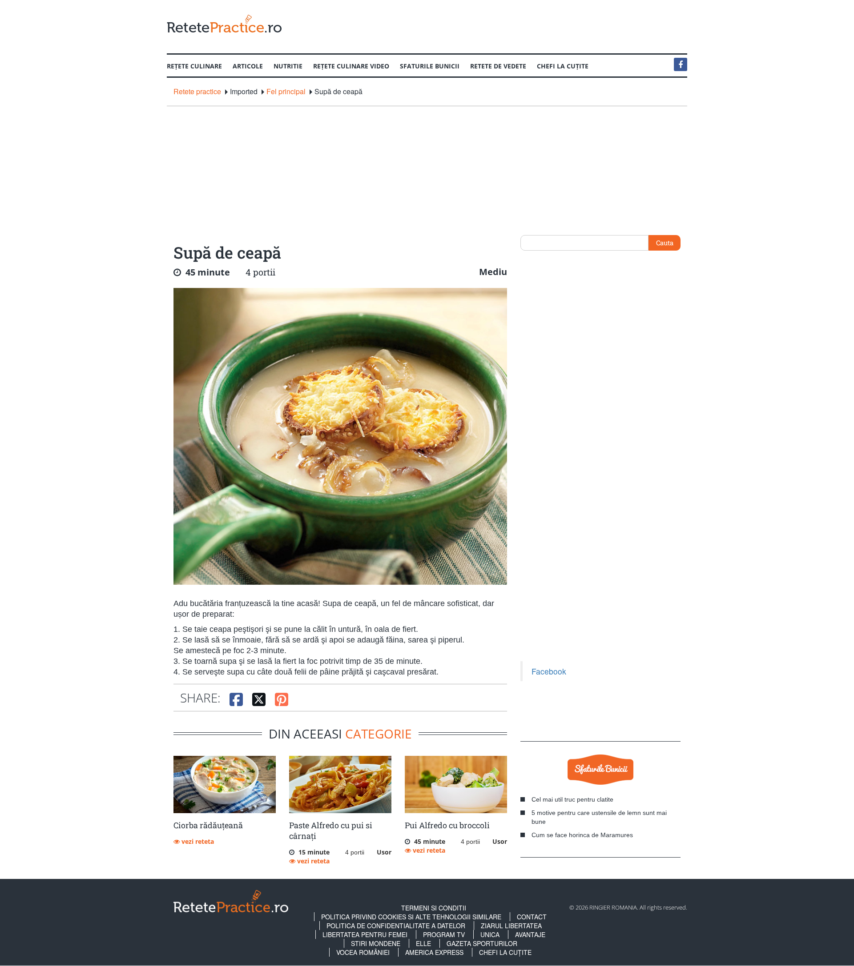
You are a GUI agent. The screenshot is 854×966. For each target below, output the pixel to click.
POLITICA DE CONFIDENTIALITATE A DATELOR (395, 925)
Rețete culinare (194, 66)
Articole (248, 66)
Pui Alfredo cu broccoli (447, 825)
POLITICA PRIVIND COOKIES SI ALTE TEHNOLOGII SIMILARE (411, 916)
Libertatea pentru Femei (364, 934)
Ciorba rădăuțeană (208, 825)
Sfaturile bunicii (429, 66)
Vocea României (363, 952)
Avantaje (530, 934)
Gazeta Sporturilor (482, 943)
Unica (490, 934)
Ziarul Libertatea (511, 925)
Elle (423, 943)
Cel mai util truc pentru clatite (572, 799)
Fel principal (286, 91)
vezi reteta (197, 841)
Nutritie (288, 66)
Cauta (664, 242)
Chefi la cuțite (562, 66)
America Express (434, 952)
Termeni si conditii (433, 907)
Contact (532, 916)
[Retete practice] (224, 23)
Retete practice (197, 91)
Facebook (549, 671)
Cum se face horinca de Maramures (582, 834)
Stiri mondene (375, 943)
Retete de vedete (498, 66)
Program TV (444, 934)
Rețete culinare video (351, 66)
